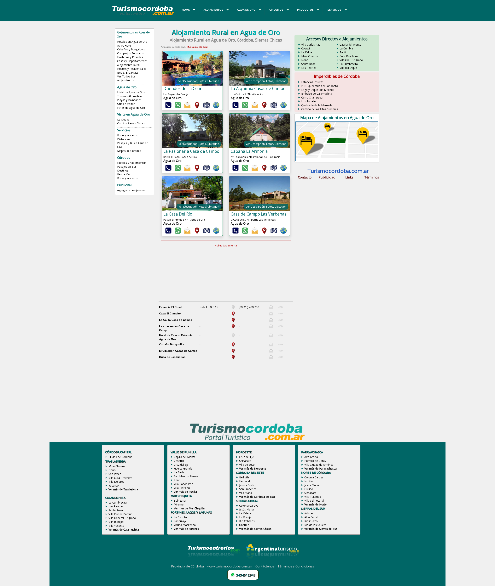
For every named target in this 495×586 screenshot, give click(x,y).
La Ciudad (123, 119)
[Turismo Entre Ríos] (214, 562)
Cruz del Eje (181, 464)
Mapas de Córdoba (129, 151)
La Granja (245, 517)
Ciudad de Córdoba (120, 457)
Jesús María (246, 509)
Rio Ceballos (247, 521)
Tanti (343, 52)
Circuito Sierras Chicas (131, 123)
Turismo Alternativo (129, 96)
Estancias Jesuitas (312, 82)
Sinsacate (310, 493)
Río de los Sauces (315, 525)
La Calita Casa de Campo (175, 319)
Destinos (122, 170)
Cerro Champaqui (312, 97)
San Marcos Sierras (186, 476)
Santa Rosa (308, 64)
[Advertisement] (228, 274)
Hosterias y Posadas (130, 57)
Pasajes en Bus (127, 166)
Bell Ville (244, 477)
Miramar (179, 504)
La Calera (245, 513)
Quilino (308, 489)
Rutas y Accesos (127, 135)
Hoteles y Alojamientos (131, 163)
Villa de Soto (247, 464)
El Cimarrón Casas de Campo (178, 350)
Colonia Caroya (248, 505)
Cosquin (306, 48)
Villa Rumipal (116, 522)
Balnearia (180, 500)
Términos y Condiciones (295, 566)
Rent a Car (123, 174)
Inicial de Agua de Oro (131, 92)
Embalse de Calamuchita (316, 93)
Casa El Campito (170, 313)
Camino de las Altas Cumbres (319, 109)
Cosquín (179, 461)
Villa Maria (245, 493)
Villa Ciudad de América (318, 464)
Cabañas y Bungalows (131, 49)
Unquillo (244, 525)
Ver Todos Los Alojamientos (126, 78)
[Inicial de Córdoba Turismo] (143, 15)
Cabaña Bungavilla (171, 344)
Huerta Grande (183, 468)
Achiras (308, 513)
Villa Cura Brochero (120, 478)
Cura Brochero (349, 56)
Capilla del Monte (350, 44)
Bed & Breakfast (127, 72)
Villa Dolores (116, 481)
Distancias (123, 139)
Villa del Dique (348, 68)
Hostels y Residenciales (131, 68)
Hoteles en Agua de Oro (132, 41)
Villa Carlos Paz (310, 44)
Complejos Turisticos (130, 53)
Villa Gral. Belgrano (351, 60)
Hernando (245, 481)
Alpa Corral (311, 517)
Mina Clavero (309, 56)
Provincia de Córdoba (187, 566)
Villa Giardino (182, 488)
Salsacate (245, 461)
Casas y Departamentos (132, 61)
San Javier (114, 474)
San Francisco (248, 489)
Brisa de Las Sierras (172, 356)
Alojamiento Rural (128, 65)
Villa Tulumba (312, 497)
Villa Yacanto (116, 525)
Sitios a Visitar (126, 104)
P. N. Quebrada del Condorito (319, 86)
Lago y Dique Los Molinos (317, 90)
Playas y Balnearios (129, 100)
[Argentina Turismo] (272, 562)
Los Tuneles (309, 101)
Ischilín (308, 481)
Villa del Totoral (314, 500)
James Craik (246, 485)
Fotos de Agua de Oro (131, 108)
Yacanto (113, 485)
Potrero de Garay (315, 461)
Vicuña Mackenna (185, 525)
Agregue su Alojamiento (132, 190)
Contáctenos (264, 566)
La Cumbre (346, 48)
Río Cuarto (311, 521)
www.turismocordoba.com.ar (229, 566)
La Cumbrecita (349, 64)
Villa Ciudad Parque (120, 514)
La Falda (306, 52)
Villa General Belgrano (122, 518)
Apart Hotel (124, 45)
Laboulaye (180, 521)
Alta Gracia (311, 457)
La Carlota (180, 517)
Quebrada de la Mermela (316, 105)
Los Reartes (308, 68)
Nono (304, 60)
